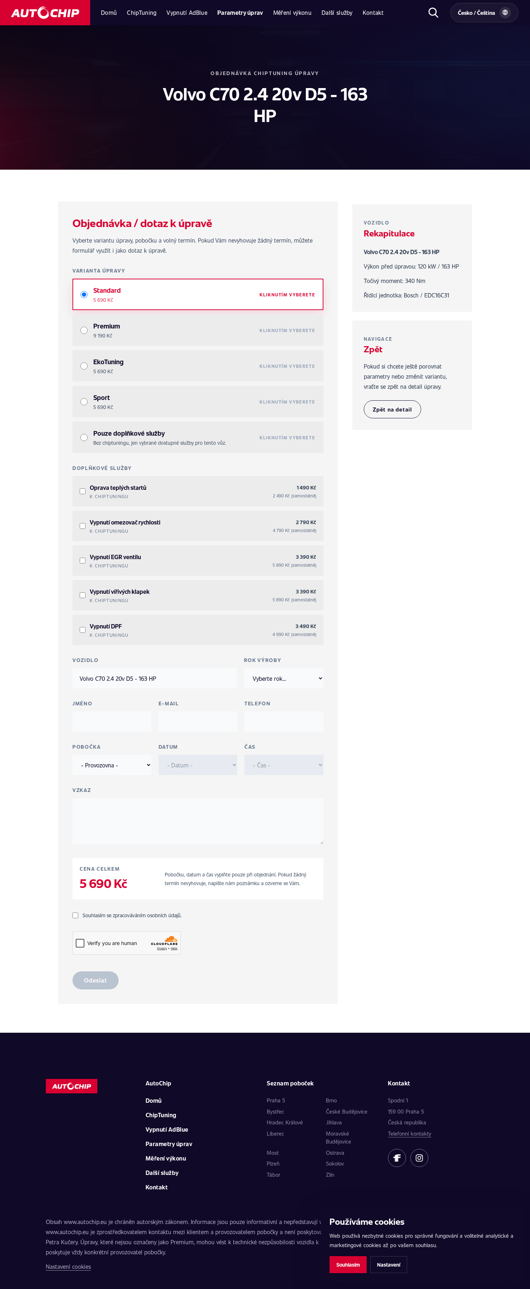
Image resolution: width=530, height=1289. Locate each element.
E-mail (169, 703)
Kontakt (373, 12)
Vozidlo (85, 660)
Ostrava (335, 1152)
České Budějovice (346, 1111)
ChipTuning (141, 12)
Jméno (82, 703)
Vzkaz (81, 790)
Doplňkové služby (102, 468)
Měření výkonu (292, 12)
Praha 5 (276, 1100)
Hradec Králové (285, 1122)
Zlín (330, 1174)
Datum (168, 746)
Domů (109, 12)
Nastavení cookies (68, 1266)
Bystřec (275, 1111)
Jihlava (334, 1122)
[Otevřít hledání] (433, 13)
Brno (331, 1100)
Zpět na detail (392, 409)
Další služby (337, 12)
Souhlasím (348, 1264)
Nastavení (388, 1264)
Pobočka (86, 746)
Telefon (257, 703)
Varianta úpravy (98, 270)
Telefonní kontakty (409, 1133)
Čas (250, 746)
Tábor (273, 1174)
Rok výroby (263, 660)
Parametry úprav (240, 12)
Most (273, 1152)
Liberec (275, 1133)
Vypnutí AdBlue (187, 12)
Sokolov (335, 1163)
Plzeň (273, 1163)
